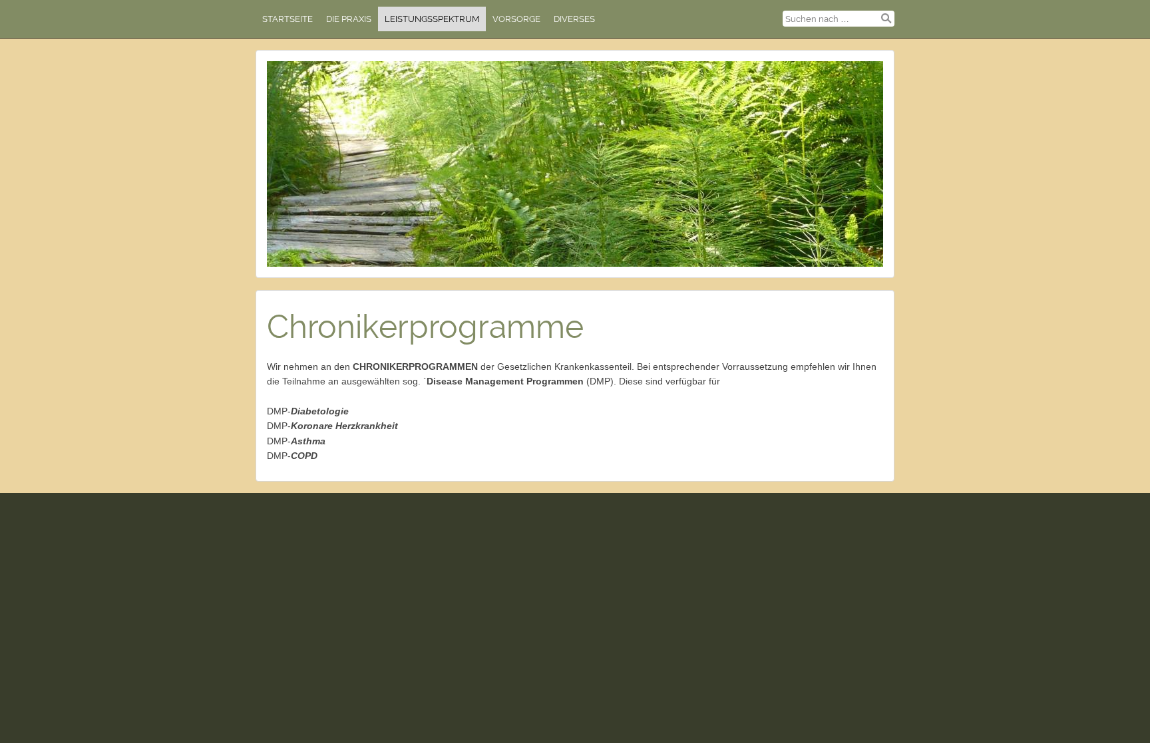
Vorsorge (516, 19)
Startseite (287, 19)
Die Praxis (348, 19)
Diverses (574, 19)
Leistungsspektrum (432, 19)
